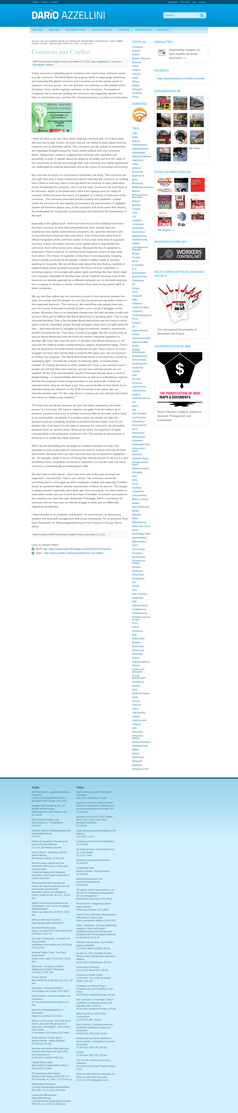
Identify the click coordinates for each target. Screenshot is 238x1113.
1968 (134, 133)
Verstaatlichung (140, 746)
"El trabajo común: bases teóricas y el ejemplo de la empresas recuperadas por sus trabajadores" (95, 893)
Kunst (135, 484)
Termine (124, 30)
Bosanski (136, 62)
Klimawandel (138, 437)
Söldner (136, 665)
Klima (135, 429)
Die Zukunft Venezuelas (44, 928)
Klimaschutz (138, 433)
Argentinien (138, 160)
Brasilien (136, 205)
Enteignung (138, 280)
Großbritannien (139, 364)
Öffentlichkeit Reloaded (43, 1084)
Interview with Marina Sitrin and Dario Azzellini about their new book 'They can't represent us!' (50, 1051)
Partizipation (138, 578)
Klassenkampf (139, 425)
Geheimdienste (139, 331)
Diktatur (136, 243)
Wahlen (136, 753)
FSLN (135, 319)
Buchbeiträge (76, 30)
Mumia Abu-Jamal (141, 526)
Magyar (136, 85)
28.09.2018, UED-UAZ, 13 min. (91, 1033)
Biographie (143, 30)
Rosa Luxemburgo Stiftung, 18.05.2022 (96, 920)
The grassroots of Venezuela (46, 1073)
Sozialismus (138, 682)
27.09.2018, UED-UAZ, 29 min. (91, 1047)
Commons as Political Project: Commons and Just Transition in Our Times (94, 989)
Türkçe (135, 97)
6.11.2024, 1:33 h (85, 836)
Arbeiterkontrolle (140, 149)
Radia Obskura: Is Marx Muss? (47, 1038)
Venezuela (137, 732)
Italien (135, 406)
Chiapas (136, 209)
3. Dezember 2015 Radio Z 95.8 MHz (50, 1033)
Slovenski (137, 93)
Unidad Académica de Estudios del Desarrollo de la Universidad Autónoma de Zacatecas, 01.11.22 (96, 934)
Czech (135, 66)
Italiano (135, 81)
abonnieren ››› (177, 57)
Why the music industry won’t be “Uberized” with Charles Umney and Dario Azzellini (50, 866)
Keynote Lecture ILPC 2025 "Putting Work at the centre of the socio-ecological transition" (94, 820)
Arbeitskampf (138, 153)
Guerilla (136, 371)
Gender (49, 65)
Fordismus (137, 303)
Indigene (136, 394)
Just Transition (139, 414)
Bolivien (136, 201)
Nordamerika (138, 557)
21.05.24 (36, 826)
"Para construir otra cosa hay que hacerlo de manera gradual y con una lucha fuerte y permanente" (51, 886)
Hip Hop (136, 379)
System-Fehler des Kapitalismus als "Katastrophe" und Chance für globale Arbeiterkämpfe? (51, 906)
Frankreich (137, 311)
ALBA (135, 137)
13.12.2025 (82, 812)
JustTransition (139, 417)
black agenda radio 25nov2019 (47, 923)
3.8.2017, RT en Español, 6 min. (92, 1080)
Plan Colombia (139, 594)
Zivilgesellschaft (140, 769)
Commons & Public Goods (89, 975)
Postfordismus (139, 609)
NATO (135, 545)
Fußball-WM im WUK (42, 1062)
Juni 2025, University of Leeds (91, 798)
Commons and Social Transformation (95, 841)
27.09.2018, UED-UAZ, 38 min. (91, 1055)
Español (54, 2)
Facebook (137, 296)
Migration (136, 515)
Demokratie (38, 65)
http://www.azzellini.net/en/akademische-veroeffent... (75, 553)
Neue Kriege (138, 549)
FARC (135, 300)
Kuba (134, 480)
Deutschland (138, 232)
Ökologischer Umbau (138, 562)
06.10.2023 (82, 863)
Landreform (138, 491)
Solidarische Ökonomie (138, 670)
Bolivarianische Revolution (140, 196)
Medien (136, 503)
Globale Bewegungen (139, 351)
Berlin (135, 180)
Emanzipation (139, 273)
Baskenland (138, 176)
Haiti (134, 375)
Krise (134, 476)
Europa (135, 288)
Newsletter (173, 2)
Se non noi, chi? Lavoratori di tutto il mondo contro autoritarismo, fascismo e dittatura (96, 956)
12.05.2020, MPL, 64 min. (89, 1020)
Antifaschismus (139, 145)
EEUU (135, 261)
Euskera (136, 70)
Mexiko (135, 511)
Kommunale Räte (141, 444)
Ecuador (136, 257)
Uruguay (136, 724)
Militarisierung (139, 522)
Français (136, 74)
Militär (135, 518)
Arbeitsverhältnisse (141, 156)
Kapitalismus (103, 62)
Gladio (135, 346)
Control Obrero (39, 977)
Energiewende (139, 276)
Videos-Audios (102, 30)
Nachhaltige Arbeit (141, 534)
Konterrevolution (140, 468)
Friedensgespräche (142, 315)
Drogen (136, 253)
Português (137, 89)
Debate (80, 1052)
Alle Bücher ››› (166, 230)
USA (134, 728)
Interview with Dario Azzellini (46, 920)
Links (194, 2)
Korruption (137, 472)
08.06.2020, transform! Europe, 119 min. (96, 1009)
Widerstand (138, 757)
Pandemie (137, 571)
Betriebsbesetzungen (143, 187)
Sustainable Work (85, 868)
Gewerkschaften (140, 342)
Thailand (136, 705)
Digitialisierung (139, 239)
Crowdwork (138, 224)
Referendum (138, 638)
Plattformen (138, 598)
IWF (134, 410)
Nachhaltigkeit (139, 538)
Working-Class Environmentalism (93, 860)
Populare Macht (140, 605)
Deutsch (45, 2)
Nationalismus (139, 542)
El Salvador (138, 265)
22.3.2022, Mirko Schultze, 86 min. (93, 948)
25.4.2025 (81, 826)
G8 (133, 327)
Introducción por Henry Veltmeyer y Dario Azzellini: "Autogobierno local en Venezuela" (95, 1041)
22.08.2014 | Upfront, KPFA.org (47, 1058)
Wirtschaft (137, 761)
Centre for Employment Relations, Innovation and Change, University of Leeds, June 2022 (50, 875)
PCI (134, 582)
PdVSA (135, 586)
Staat (134, 690)
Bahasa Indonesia (141, 58)
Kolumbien (137, 440)
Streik (135, 697)
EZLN (135, 292)
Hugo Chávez (139, 387)
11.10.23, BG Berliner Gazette (47, 847)
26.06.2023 (82, 885)
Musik (135, 530)
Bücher (54, 30)
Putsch (135, 627)
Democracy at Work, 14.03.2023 (48, 858)
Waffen (135, 750)
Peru (134, 590)
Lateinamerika (139, 495)
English (35, 2)
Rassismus (137, 631)
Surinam (136, 701)
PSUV (135, 623)
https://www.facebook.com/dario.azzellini (181, 78)
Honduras (137, 383)
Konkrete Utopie (140, 458)
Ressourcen (138, 650)
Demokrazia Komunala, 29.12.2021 (94, 899)
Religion (136, 642)
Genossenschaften (141, 338)
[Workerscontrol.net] (181, 259)
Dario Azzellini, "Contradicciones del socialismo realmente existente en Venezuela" (94, 1027)
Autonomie (137, 172)
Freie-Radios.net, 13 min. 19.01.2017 (50, 991)
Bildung (136, 191)
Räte (134, 635)
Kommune (137, 454)
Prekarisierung (139, 613)
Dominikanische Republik (140, 248)
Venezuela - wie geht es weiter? (48, 966)
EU (133, 284)
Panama (136, 567)
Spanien (136, 686)
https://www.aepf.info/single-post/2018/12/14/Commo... (81, 549)
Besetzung (137, 183)
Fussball (136, 323)
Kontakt (202, 2)
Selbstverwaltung (140, 662)
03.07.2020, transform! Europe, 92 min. (95, 995)
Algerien (136, 141)
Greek (135, 78)
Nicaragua (137, 553)
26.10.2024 (82, 844)
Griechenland (139, 360)
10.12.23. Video (84, 855)
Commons (116, 62)
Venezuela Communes (87, 967)
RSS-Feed (184, 2)
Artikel (38, 30)
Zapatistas (137, 765)
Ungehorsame (139, 720)
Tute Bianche (138, 713)
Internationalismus (141, 398)
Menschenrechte (140, 507)
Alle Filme (194, 148)
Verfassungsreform (141, 742)
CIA (134, 216)
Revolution (137, 654)
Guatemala (137, 367)
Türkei (135, 709)
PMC (134, 602)
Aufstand (136, 168)
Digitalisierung (139, 236)
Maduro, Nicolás (140, 499)
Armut (135, 164)
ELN (134, 269)
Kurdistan (137, 488)
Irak (134, 402)
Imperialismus (139, 391)
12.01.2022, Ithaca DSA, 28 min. (92, 970)
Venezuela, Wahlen (137, 737)
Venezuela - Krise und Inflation (47, 988)
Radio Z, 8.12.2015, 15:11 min (47, 1016)
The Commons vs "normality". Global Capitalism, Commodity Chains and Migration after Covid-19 (94, 1003)
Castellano (137, 47)
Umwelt (136, 717)
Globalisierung (139, 356)
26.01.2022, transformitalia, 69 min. (94, 962)
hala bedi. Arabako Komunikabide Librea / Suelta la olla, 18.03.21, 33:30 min (51, 895)
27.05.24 (36, 836)
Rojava (135, 658)
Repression (138, 646)
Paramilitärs (138, 575)
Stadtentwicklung (140, 693)
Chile (134, 213)
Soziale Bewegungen (139, 677)
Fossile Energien (140, 307)
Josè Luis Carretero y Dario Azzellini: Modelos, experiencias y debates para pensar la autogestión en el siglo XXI (95, 806)
